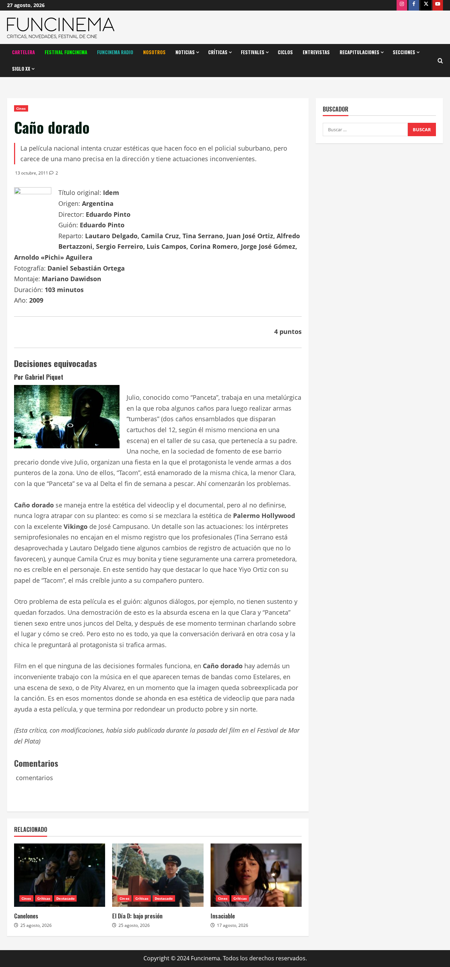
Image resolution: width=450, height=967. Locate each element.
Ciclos (285, 52)
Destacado (65, 898)
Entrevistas (316, 52)
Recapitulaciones (359, 52)
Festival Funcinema (66, 52)
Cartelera (23, 52)
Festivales (252, 52)
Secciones (404, 52)
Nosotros (154, 52)
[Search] (440, 61)
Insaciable (223, 916)
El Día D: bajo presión (137, 916)
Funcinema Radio (115, 52)
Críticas (217, 52)
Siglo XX (21, 68)
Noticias (185, 52)
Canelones (26, 916)
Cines (21, 108)
